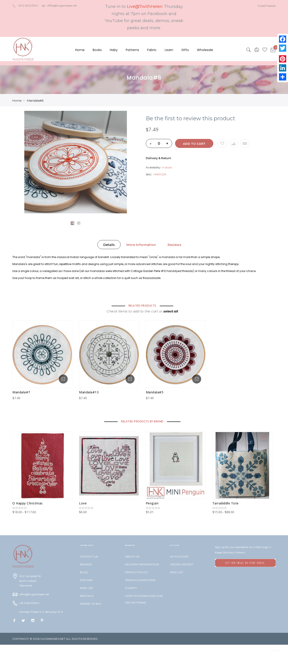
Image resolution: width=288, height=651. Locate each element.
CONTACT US (89, 556)
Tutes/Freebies (266, 5)
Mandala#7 (21, 392)
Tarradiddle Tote (225, 503)
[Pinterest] (282, 58)
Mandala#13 (89, 392)
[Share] (282, 76)
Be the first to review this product (190, 118)
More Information (141, 245)
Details (109, 245)
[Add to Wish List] (222, 143)
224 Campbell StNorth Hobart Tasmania (30, 580)
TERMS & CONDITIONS (140, 580)
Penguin (152, 503)
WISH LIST (86, 588)
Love (83, 503)
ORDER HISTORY (181, 564)
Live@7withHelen (145, 6)
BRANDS (86, 564)
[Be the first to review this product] (42, 508)
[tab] (109, 244)
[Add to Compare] (233, 143)
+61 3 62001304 (28, 5)
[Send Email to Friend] (244, 143)
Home (80, 50)
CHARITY (131, 588)
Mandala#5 (155, 392)
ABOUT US (132, 556)
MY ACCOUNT (179, 556)
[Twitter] (282, 48)
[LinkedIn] (282, 67)
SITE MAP (86, 580)
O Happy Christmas (27, 503)
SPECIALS (86, 595)
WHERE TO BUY (90, 603)
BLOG (84, 572)
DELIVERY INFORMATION (142, 564)
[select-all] (170, 311)
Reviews (174, 245)
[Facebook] (282, 39)
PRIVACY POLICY (136, 572)
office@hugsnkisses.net (62, 5)
